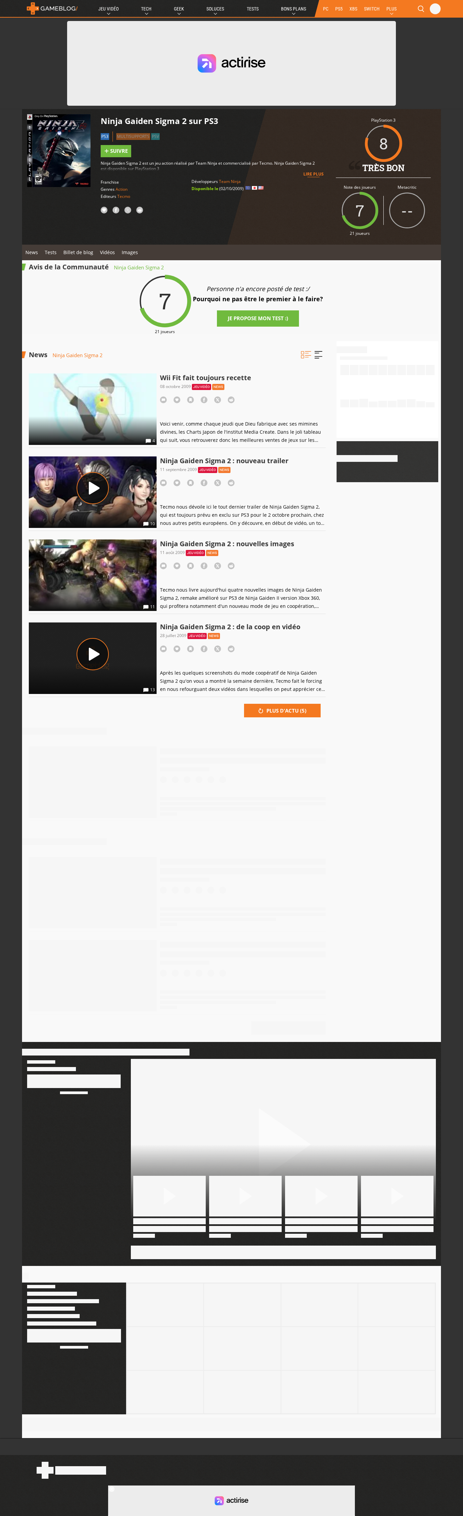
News (31, 252)
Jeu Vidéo (108, 9)
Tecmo (123, 196)
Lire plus (313, 174)
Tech (146, 9)
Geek (179, 9)
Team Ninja (230, 181)
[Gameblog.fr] (50, 8)
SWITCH (372, 9)
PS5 (339, 9)
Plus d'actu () (285, 710)
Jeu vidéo (201, 387)
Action (121, 189)
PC (325, 9)
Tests (253, 9)
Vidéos (107, 252)
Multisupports (133, 136)
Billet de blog (78, 252)
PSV (155, 136)
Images (130, 252)
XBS (353, 9)
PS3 (104, 136)
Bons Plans (293, 9)
